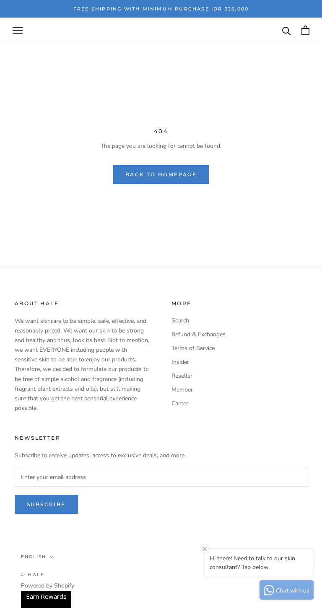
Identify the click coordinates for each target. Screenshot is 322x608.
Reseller (181, 376)
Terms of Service (193, 348)
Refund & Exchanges (198, 334)
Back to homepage (161, 174)
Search (180, 321)
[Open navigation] (18, 30)
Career (179, 403)
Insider (180, 362)
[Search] (286, 30)
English (33, 556)
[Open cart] (305, 30)
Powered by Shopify (47, 586)
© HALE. (34, 574)
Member (182, 390)
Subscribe (46, 504)
